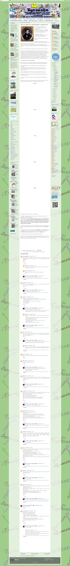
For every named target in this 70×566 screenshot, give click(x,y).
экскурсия (11, 159)
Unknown (54, 133)
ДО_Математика (48, 18)
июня (54, 91)
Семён (53, 167)
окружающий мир (13, 139)
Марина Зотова (55, 151)
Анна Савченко (55, 137)
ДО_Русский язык (40, 18)
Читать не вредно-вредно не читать (29, 18)
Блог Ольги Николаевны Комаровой (13, 217)
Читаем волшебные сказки (16, 44)
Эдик (26, 345)
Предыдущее (47, 553)
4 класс (24, 251)
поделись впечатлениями (14, 141)
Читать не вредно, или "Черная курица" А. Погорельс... (56, 80)
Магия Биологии (14, 181)
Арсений (24, 431)
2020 (53, 65)
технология (12, 150)
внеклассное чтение (28, 251)
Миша (24, 484)
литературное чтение (13, 135)
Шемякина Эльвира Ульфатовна (30, 325)
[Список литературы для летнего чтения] (13, 88)
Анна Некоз (54, 136)
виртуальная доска (13, 130)
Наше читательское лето (33, 20)
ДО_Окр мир (54, 18)
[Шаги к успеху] (13, 78)
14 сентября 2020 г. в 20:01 (31, 345)
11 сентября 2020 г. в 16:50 (32, 256)
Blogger (37, 562)
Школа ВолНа (13, 164)
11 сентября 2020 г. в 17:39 (29, 282)
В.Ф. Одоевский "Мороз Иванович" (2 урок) (13, 25)
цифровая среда (12, 152)
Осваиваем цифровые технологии (16, 20)
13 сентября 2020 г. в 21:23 (40, 340)
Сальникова (54, 165)
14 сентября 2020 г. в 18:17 (30, 410)
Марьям (54, 153)
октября (55, 69)
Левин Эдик (54, 149)
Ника (53, 157)
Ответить (24, 261)
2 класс (11, 123)
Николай (24, 375)
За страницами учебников (48, 20)
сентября (55, 70)
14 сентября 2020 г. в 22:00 (40, 498)
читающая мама (12, 158)
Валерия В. (54, 140)
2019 (53, 99)
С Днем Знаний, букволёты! (55, 86)
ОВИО (11, 127)
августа (55, 88)
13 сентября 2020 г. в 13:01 (30, 360)
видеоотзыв (12, 129)
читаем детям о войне (13, 153)
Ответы (25, 263)
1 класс (11, 122)
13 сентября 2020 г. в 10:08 (28, 354)
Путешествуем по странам (16, 53)
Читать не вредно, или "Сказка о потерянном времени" (56, 73)
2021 (53, 64)
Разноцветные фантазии (13, 223)
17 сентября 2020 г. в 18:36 (32, 314)
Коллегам (20, 18)
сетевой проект (12, 147)
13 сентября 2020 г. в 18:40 (29, 375)
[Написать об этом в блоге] (37, 250)
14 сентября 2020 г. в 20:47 (30, 470)
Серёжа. (54, 168)
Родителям (41, 20)
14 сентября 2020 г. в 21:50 (40, 440)
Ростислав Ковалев (55, 164)
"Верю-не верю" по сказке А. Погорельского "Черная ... (56, 76)
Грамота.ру (42, 231)
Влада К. (54, 141)
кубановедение (12, 134)
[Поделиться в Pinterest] (40, 250)
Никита (54, 159)
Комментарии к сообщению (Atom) (30, 555)
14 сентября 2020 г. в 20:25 (28, 447)
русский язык (12, 146)
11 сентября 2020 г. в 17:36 (32, 265)
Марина (54, 152)
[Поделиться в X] (38, 250)
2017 (53, 102)
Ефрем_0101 (25, 360)
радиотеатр (12, 145)
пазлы (11, 140)
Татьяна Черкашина (55, 169)
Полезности (25, 20)
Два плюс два (13, 208)
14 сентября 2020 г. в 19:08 (29, 431)
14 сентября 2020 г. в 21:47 (40, 423)
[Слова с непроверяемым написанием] (13, 111)
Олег (53, 161)
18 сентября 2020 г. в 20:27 (40, 325)
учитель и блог (12, 151)
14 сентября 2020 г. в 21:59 (40, 463)
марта (54, 95)
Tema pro (26, 265)
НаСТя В (54, 156)
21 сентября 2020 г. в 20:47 (33, 530)
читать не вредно (42, 251)
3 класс (11, 124)
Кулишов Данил (55, 148)
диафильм (11, 133)
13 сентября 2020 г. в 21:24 (40, 367)
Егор (53, 144)
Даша (24, 447)
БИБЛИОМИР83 (14, 177)
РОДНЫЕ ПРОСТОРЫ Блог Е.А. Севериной (14, 171)
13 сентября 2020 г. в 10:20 (31, 270)
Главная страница (13, 18)
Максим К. (24, 470)
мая (54, 92)
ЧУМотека (13, 194)
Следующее (22, 553)
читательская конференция (35, 251)
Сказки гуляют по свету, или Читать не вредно (13, 62)
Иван (26, 270)
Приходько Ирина (25, 256)
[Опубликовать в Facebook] (39, 250)
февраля (55, 96)
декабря (55, 66)
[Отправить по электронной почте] (37, 250)
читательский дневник (13, 156)
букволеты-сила (12, 128)
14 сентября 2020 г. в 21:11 (29, 484)
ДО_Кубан (57, 20)
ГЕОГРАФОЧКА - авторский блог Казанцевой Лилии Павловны (14, 201)
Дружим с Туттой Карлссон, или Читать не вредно (16, 35)
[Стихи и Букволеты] (54, 119)
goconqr (29, 219)
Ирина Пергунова (55, 147)
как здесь (29, 226)
